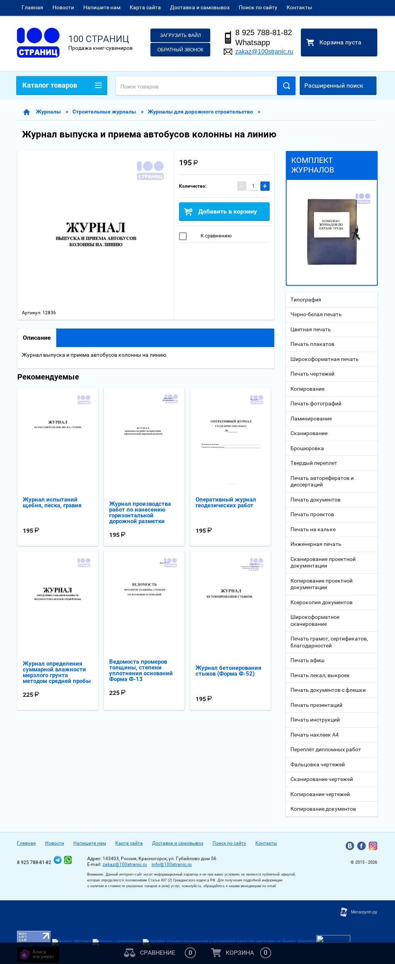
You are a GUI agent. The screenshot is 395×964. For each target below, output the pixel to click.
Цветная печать (310, 329)
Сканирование (308, 433)
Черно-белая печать (316, 314)
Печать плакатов (312, 344)
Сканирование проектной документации (323, 562)
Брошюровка (307, 448)
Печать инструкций (315, 720)
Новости (63, 7)
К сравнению (215, 236)
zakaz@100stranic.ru (264, 51)
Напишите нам (101, 7)
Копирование (307, 389)
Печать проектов (312, 514)
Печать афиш (307, 660)
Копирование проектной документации (321, 584)
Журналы (48, 111)
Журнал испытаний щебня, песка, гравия (52, 502)
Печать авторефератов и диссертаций (322, 481)
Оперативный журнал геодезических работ (226, 502)
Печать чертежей (312, 374)
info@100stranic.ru (172, 864)
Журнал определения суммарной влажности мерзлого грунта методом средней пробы (57, 672)
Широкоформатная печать (324, 359)
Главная (32, 7)
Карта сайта (145, 7)
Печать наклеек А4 (314, 735)
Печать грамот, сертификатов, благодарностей (329, 642)
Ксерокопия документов (321, 602)
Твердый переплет (313, 463)
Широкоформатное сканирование (314, 620)
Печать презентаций (316, 705)
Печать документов (315, 499)
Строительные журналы (104, 111)
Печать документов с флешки (328, 690)
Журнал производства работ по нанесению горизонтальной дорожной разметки (140, 512)
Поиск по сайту (258, 7)
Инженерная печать (315, 544)
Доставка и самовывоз (200, 7)
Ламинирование (311, 418)
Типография (305, 299)
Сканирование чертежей (321, 779)
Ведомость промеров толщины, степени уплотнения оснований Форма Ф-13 (141, 670)
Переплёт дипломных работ (325, 749)
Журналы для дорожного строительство (200, 111)
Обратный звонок (180, 50)
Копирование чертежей (320, 794)
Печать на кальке (313, 529)
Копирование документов (323, 809)
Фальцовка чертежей (317, 764)
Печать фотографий (315, 403)
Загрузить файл (180, 35)
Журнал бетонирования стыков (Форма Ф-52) (228, 670)
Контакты (299, 7)
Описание (37, 337)
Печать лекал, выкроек (320, 675)
